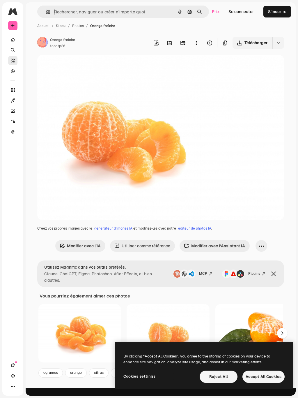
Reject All (218, 376)
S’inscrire (277, 11)
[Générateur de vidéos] (12, 121)
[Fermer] (273, 273)
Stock (61, 26)
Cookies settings (139, 376)
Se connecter (241, 11)
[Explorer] (12, 71)
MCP (203, 273)
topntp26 (57, 46)
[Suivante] (282, 333)
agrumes (50, 372)
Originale (75, 66)
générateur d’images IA (113, 228)
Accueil (43, 26)
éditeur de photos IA (194, 228)
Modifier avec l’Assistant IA (218, 246)
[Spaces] (12, 100)
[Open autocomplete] (46, 12)
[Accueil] (12, 39)
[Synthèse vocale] (12, 132)
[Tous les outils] (12, 90)
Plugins (254, 273)
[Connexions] (12, 365)
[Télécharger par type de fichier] (278, 43)
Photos (78, 26)
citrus (99, 372)
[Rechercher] (12, 50)
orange (76, 372)
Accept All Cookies (263, 376)
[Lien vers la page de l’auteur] (42, 43)
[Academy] (12, 376)
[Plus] (12, 386)
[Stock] (12, 60)
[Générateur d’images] (12, 111)
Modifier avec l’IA (84, 246)
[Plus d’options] (196, 43)
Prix (216, 11)
